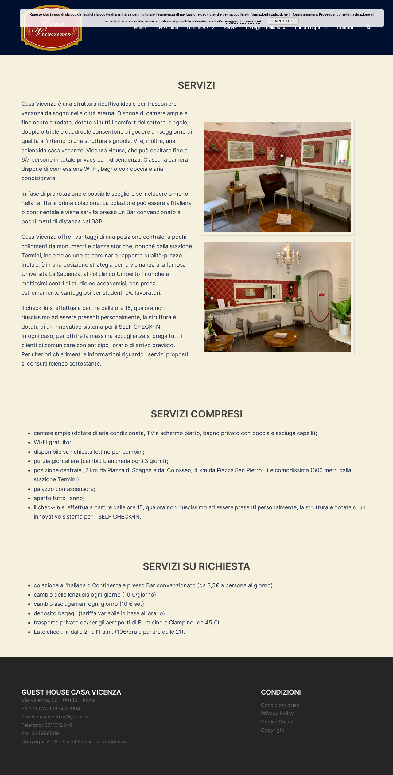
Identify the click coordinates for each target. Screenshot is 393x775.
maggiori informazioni (243, 21)
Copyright (272, 730)
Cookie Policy (277, 721)
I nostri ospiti (308, 27)
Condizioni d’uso (280, 705)
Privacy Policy (277, 713)
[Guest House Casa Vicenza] (51, 27)
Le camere (197, 27)
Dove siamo (166, 27)
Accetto (283, 21)
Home (140, 27)
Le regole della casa (266, 27)
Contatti (345, 27)
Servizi (230, 27)
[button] (369, 27)
